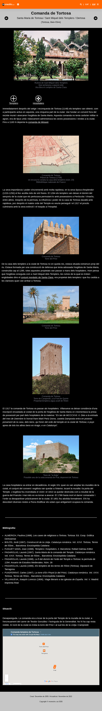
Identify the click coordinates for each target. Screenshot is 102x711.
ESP (94, 4)
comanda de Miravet (38, 122)
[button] (98, 4)
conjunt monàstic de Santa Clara (37, 277)
